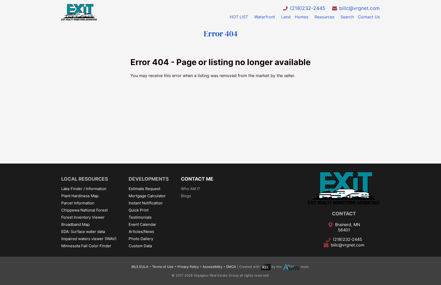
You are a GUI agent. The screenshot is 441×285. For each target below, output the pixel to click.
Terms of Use (163, 267)
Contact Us (369, 16)
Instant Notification (146, 203)
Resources (324, 16)
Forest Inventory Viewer (83, 217)
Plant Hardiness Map (80, 195)
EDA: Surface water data (83, 231)
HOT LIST (239, 16)
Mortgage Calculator (147, 195)
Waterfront (264, 16)
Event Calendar (142, 224)
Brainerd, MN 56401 (347, 227)
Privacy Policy (188, 267)
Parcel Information (77, 203)
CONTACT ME (197, 179)
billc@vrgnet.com (359, 8)
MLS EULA (139, 267)
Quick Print (139, 210)
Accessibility (212, 267)
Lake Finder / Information (83, 188)
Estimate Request (144, 188)
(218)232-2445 (307, 8)
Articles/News (141, 231)
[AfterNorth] (291, 267)
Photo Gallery (141, 238)
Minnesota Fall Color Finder (86, 245)
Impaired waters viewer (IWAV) (88, 238)
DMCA (231, 267)
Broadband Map (75, 224)
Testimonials (140, 217)
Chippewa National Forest (84, 210)
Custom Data (140, 245)
